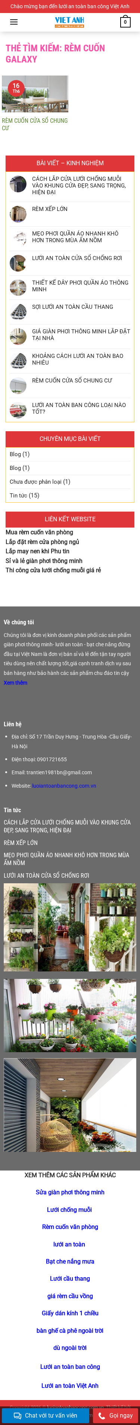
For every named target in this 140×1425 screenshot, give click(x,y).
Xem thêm (16, 683)
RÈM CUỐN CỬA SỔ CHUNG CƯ (35, 124)
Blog (15, 454)
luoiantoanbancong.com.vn (64, 786)
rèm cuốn (31, 532)
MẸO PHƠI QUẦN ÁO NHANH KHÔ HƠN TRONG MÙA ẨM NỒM (75, 237)
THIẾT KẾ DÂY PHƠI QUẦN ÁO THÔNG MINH (80, 286)
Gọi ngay (121, 1415)
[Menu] (14, 21)
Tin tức (18, 495)
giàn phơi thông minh (55, 560)
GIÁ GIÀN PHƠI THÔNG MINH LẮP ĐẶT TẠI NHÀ (81, 335)
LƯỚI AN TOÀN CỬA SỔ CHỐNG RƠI (77, 258)
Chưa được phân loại (36, 481)
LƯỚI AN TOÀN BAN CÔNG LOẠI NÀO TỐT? (79, 408)
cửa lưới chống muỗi (57, 570)
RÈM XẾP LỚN (50, 209)
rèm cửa (38, 541)
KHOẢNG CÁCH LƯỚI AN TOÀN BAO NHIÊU (77, 359)
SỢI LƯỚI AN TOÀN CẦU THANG (72, 307)
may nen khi (33, 551)
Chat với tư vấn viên (51, 1415)
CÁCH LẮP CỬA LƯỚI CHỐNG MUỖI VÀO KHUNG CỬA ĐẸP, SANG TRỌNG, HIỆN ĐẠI (79, 186)
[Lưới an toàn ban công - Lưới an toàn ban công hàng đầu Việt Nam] (69, 22)
